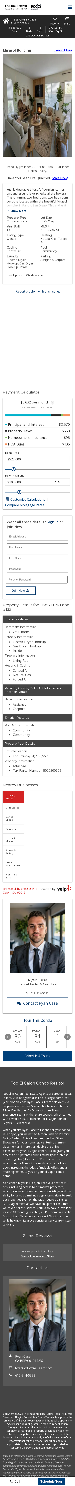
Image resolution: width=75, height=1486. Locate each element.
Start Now (59, 178)
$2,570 (64, 424)
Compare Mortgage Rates (24, 505)
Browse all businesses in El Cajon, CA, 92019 (20, 890)
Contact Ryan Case (40, 1003)
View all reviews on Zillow (37, 1256)
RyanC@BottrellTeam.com (34, 1368)
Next (67, 1037)
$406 (66, 444)
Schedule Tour (51, 1481)
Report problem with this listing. (37, 291)
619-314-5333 (40, 993)
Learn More (63, 50)
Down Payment (14, 475)
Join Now (18, 590)
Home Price (12, 452)
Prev (8, 1037)
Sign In (52, 522)
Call (17, 1481)
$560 (66, 431)
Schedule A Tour (36, 1056)
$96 (67, 437)
